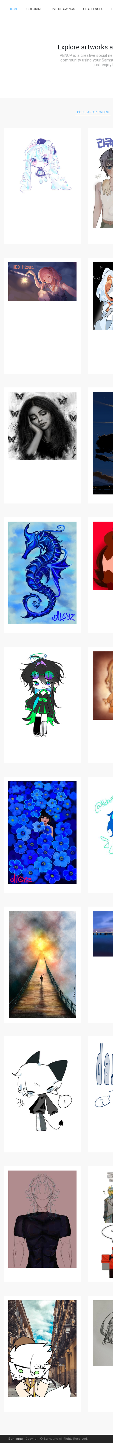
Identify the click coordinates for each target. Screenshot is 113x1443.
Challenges (93, 9)
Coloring (34, 9)
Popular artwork (93, 112)
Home (13, 9)
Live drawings (63, 9)
